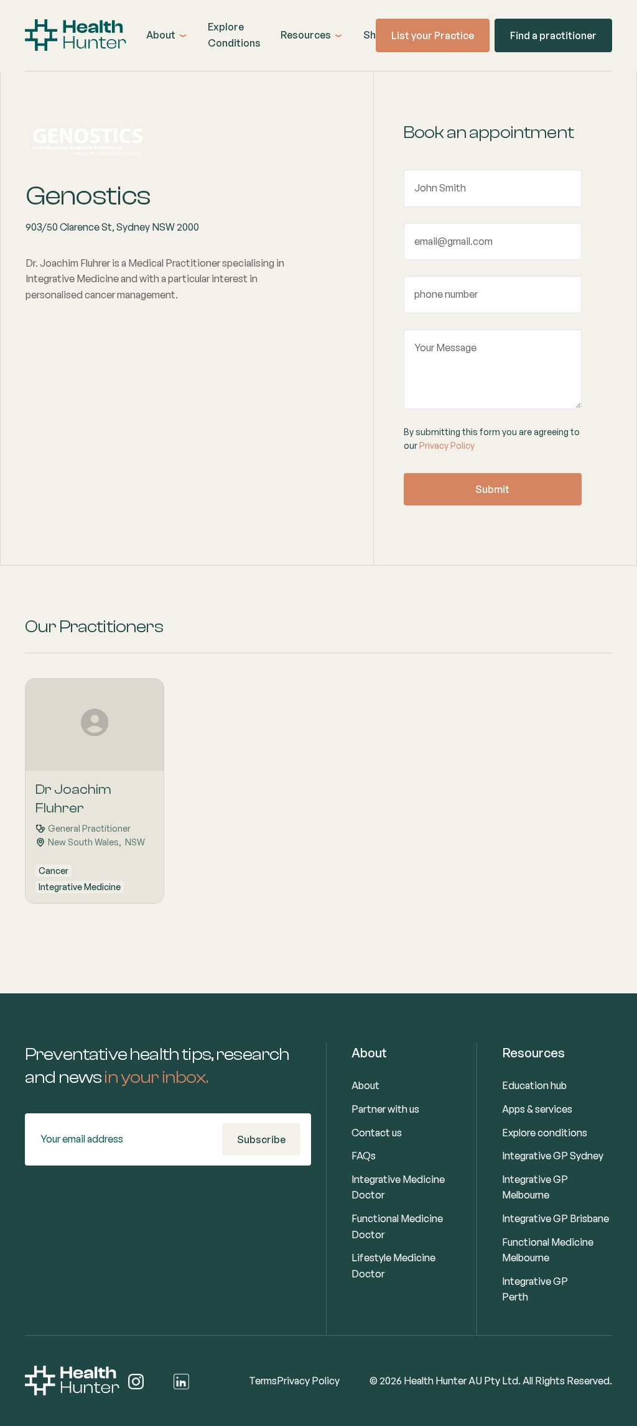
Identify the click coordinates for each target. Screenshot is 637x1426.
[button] (167, 35)
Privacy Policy (447, 445)
